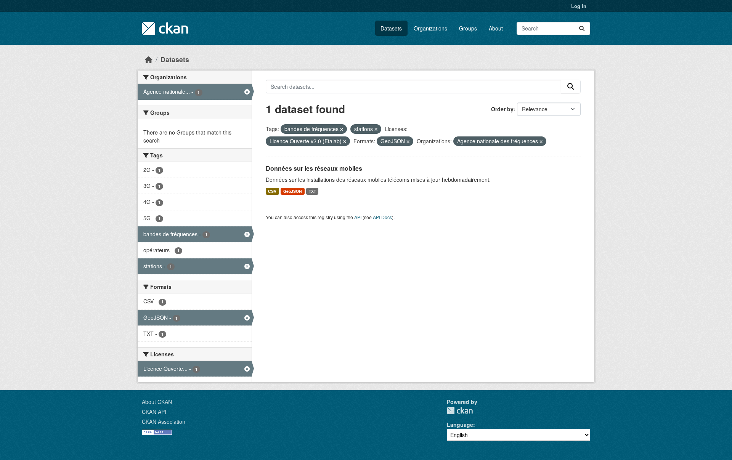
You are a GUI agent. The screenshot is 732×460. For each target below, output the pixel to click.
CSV (272, 191)
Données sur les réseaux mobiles (314, 168)
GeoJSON (292, 191)
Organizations (430, 28)
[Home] (148, 59)
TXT (312, 191)
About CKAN (157, 402)
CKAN (460, 411)
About (496, 28)
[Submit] (581, 28)
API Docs (382, 217)
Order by (502, 109)
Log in (578, 6)
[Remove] (341, 129)
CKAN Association (163, 421)
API (357, 217)
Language (460, 424)
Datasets (391, 28)
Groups (468, 28)
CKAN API (154, 411)
